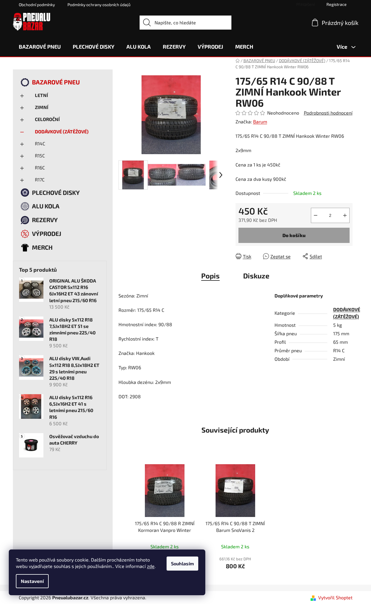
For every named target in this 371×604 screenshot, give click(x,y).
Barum (260, 121)
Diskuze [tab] (256, 275)
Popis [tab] (210, 275)
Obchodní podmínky (37, 4)
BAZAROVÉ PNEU (56, 82)
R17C (40, 179)
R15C (40, 155)
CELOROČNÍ (47, 119)
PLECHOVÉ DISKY (56, 192)
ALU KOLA (46, 206)
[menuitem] (40, 47)
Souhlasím (182, 563)
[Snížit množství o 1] (315, 215)
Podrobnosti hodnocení (328, 112)
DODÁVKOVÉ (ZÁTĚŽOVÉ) (62, 131)
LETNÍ (41, 95)
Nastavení (32, 581)
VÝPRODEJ (46, 233)
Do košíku (294, 235)
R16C (40, 167)
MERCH (42, 247)
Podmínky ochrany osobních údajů (99, 4)
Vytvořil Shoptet (335, 597)
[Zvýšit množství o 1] (344, 215)
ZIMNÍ (41, 107)
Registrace (336, 4)
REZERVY (45, 219)
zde (151, 566)
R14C (40, 143)
